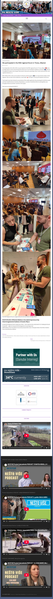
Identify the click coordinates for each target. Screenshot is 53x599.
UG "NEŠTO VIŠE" (6, 594)
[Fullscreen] (49, 447)
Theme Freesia (18, 594)
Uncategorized (6, 60)
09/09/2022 (5, 65)
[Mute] (46, 447)
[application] (26, 435)
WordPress (23, 594)
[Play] (4, 447)
